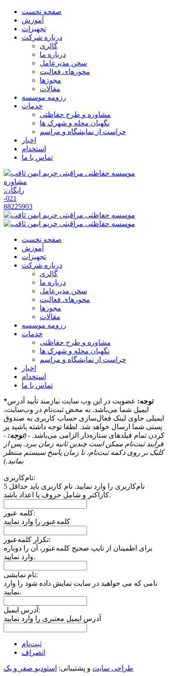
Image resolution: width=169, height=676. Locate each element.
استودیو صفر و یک (30, 668)
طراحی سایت (112, 668)
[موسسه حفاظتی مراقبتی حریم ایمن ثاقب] (69, 173)
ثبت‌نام (31, 644)
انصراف (33, 652)
